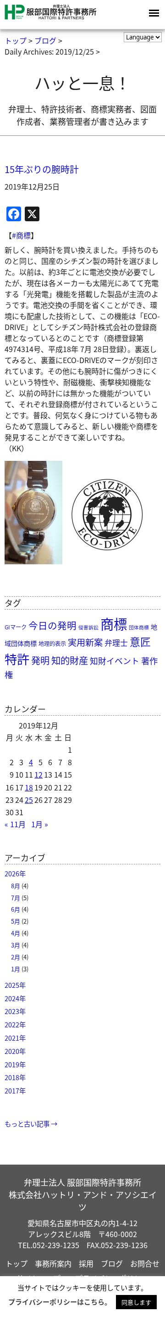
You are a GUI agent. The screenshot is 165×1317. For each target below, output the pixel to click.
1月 (15, 968)
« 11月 (15, 823)
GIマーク (16, 627)
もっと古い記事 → (31, 1123)
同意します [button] (136, 1302)
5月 (15, 921)
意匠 (140, 641)
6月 (15, 909)
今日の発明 (52, 625)
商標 (113, 623)
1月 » (39, 823)
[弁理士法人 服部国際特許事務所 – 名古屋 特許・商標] (50, 17)
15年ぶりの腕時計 (42, 169)
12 (38, 774)
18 (29, 787)
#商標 (21, 235)
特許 (17, 659)
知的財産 (69, 660)
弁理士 (116, 642)
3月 (15, 945)
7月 (15, 897)
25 (29, 799)
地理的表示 (52, 643)
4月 (15, 933)
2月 (15, 957)
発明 (40, 660)
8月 (15, 885)
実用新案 (85, 642)
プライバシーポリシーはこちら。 (59, 1301)
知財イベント (114, 661)
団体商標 (139, 627)
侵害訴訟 (88, 627)
